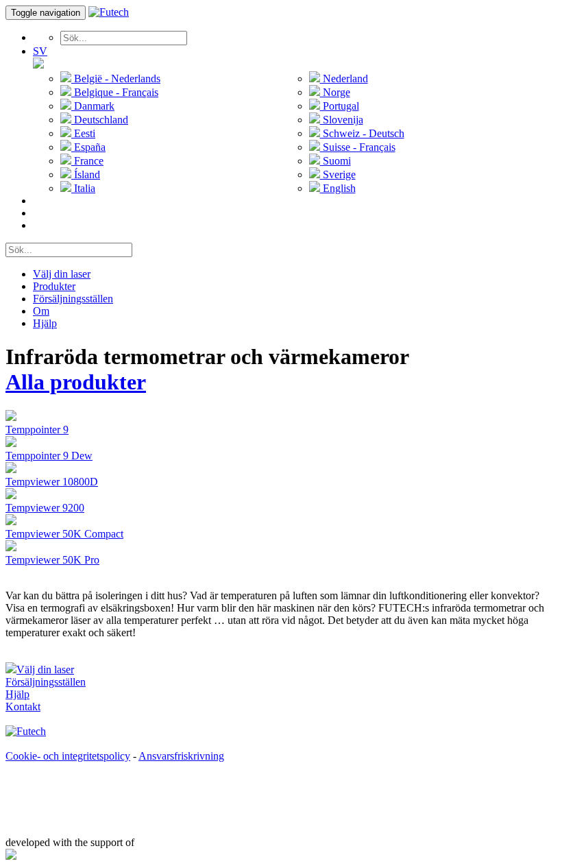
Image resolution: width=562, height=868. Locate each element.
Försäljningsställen (73, 298)
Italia (83, 188)
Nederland (344, 78)
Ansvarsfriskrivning (181, 756)
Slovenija (341, 119)
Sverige (338, 174)
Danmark (92, 106)
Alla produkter (75, 382)
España (88, 147)
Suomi (335, 161)
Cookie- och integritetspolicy (67, 756)
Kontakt (22, 706)
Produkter (54, 286)
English (338, 188)
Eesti (83, 133)
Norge (335, 92)
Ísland (85, 174)
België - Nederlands (115, 78)
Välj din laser (61, 274)
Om (41, 311)
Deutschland (99, 119)
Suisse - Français (357, 147)
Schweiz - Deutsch (362, 133)
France (87, 161)
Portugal (339, 106)
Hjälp (45, 323)
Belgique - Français (114, 92)
